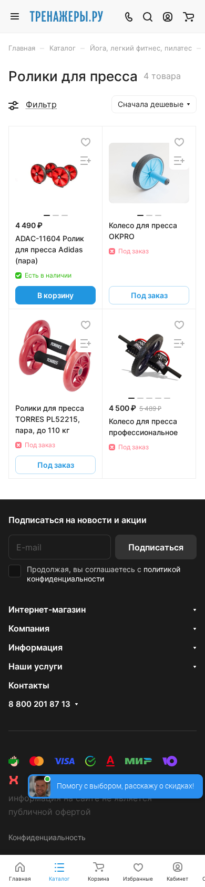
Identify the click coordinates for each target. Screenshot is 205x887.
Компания (28, 628)
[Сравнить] (86, 160)
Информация (35, 647)
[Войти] (167, 16)
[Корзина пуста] (188, 16)
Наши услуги (35, 666)
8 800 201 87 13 (39, 704)
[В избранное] (86, 142)
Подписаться (155, 547)
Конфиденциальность (47, 837)
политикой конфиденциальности (103, 574)
